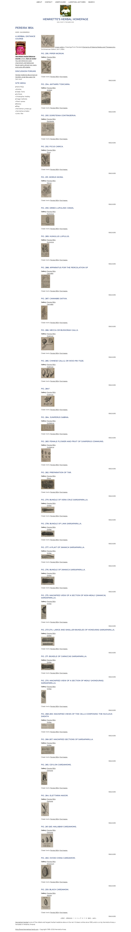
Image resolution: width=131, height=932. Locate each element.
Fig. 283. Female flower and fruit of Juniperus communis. (72, 441)
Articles (18, 89)
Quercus (50, 336)
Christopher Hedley (23, 96)
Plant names (20, 101)
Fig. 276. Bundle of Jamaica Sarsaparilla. (63, 570)
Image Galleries (21, 99)
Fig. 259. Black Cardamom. (55, 889)
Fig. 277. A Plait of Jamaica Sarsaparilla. (63, 547)
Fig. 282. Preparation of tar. (56, 472)
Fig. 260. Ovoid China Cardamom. (58, 858)
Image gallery (60, 47)
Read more (112, 80)
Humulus (50, 214)
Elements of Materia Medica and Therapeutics (98, 47)
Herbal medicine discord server (26, 75)
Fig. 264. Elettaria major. (54, 795)
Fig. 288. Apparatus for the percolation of (64, 267)
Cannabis (50, 273)
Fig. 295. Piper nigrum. (52, 53)
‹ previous (69, 918)
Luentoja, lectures (77, 2)
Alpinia (49, 895)
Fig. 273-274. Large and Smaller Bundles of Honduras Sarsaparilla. (78, 630)
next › (89, 918)
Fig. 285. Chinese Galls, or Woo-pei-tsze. (62, 361)
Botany (18, 104)
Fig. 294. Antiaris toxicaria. (55, 84)
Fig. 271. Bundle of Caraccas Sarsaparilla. (64, 656)
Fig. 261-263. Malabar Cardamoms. (59, 826)
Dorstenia (50, 121)
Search (91, 2)
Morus (49, 183)
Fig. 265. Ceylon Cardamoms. (56, 764)
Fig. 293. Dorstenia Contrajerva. (58, 115)
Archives (19, 94)
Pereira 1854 (51, 57)
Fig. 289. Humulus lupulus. (55, 236)
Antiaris (49, 90)
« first (63, 918)
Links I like (19, 113)
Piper (49, 59)
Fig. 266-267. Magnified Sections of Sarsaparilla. (67, 739)
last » (94, 918)
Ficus (49, 152)
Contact (48, 2)
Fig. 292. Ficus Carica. (52, 146)
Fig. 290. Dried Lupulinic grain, (57, 208)
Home (17, 32)
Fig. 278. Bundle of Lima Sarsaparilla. (61, 523)
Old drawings (24, 32)
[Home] (65, 11)
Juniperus (50, 423)
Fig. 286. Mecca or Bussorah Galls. (59, 330)
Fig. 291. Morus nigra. (52, 177)
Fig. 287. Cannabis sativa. (54, 298)
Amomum (50, 864)
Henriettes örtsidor (22, 111)
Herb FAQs (20, 87)
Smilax (49, 505)
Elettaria (50, 770)
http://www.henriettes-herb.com (26, 929)
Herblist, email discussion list (25, 77)
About (39, 2)
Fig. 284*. (45, 389)
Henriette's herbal (21, 922)
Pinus (49, 478)
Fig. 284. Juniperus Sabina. (55, 417)
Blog (17, 106)
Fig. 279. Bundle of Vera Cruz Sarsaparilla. (64, 500)
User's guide (60, 2)
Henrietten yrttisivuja (23, 109)
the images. (63, 77)
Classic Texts (20, 92)
